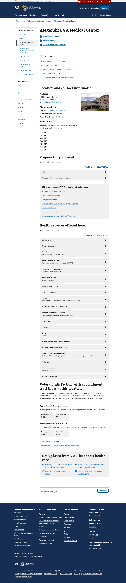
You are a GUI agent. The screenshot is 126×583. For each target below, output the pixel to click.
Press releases (69, 517)
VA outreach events (20, 542)
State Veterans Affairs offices (49, 530)
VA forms (42, 514)
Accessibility (19, 571)
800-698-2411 (93, 535)
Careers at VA (43, 537)
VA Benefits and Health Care (25, 15)
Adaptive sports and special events (23, 534)
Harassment (67, 571)
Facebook (67, 524)
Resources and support (97, 523)
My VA (94, 15)
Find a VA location (95, 548)
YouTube (67, 537)
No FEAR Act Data (66, 574)
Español (16, 556)
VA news (66, 514)
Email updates (69, 521)
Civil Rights (30, 571)
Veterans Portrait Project (23, 577)
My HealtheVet (105, 15)
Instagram (67, 527)
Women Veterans (20, 520)
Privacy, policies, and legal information (28, 574)
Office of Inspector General (83, 571)
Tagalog (24, 556)
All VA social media (70, 541)
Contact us (95, 8)
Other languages (36, 556)
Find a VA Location (59, 15)
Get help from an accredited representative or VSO (49, 522)
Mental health (19, 530)
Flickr (66, 534)
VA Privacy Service (50, 574)
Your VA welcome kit (46, 543)
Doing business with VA (47, 533)
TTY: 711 (91, 538)
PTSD (16, 526)
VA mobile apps (44, 526)
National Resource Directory (24, 545)
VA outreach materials (46, 540)
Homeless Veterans (20, 516)
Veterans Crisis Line (95, 516)
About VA (44, 15)
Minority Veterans (20, 523)
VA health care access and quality (50, 517)
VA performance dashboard (92, 574)
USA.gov (77, 574)
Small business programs (23, 539)
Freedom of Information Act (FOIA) (48, 571)
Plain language (100, 571)
